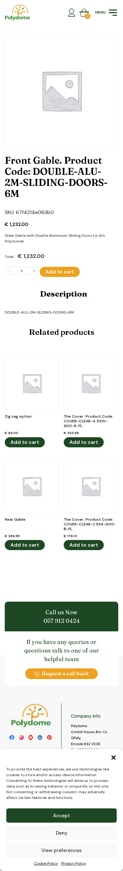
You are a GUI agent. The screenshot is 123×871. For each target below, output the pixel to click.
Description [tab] (63, 293)
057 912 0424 (62, 620)
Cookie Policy (46, 863)
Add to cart (59, 271)
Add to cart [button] (24, 442)
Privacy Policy (73, 863)
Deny (61, 833)
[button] (113, 757)
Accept (61, 816)
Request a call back (65, 673)
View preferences (61, 850)
